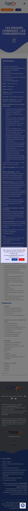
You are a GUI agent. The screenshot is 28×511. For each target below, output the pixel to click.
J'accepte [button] (15, 259)
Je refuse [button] (21, 259)
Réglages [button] (7, 259)
